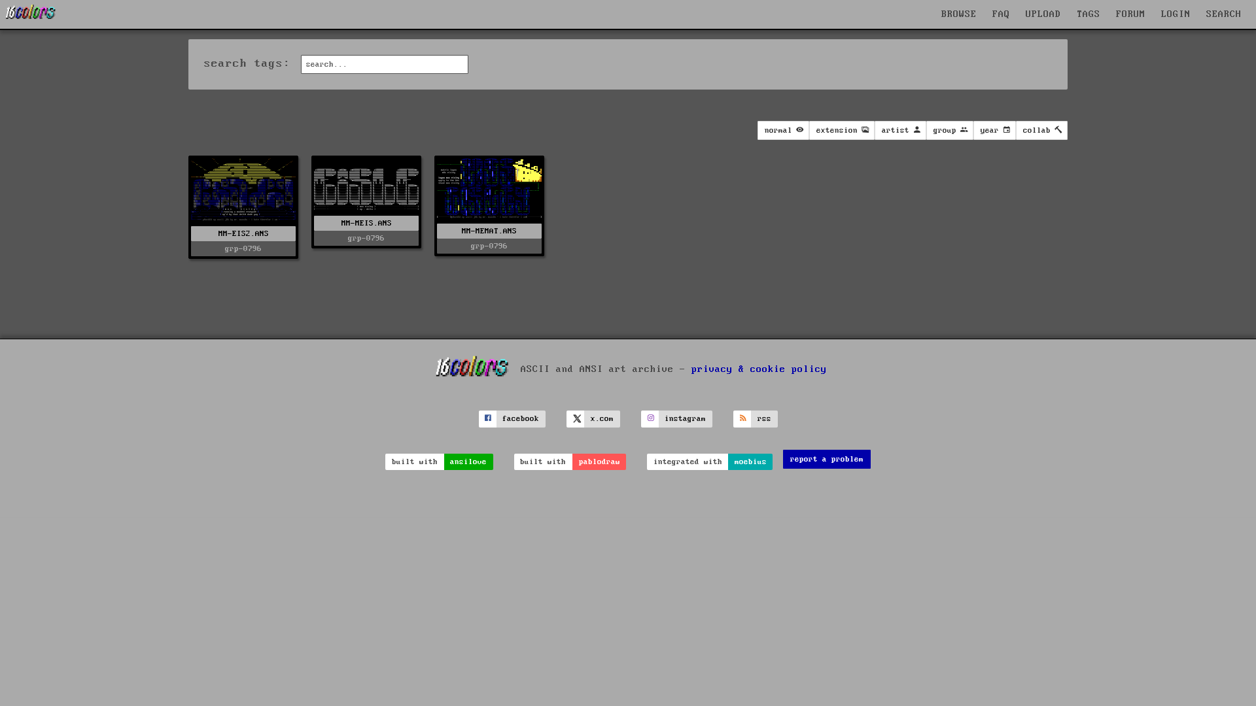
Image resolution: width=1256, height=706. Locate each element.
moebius (751, 462)
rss (764, 418)
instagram (685, 418)
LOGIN (1176, 14)
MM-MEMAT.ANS (489, 231)
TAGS (1088, 14)
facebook (520, 418)
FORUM (1130, 14)
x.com (602, 418)
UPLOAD (1043, 14)
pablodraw (599, 462)
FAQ (1001, 14)
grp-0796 (243, 248)
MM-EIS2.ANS (243, 233)
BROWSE (959, 14)
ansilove (468, 462)
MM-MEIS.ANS (366, 223)
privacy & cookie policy (759, 369)
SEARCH (1224, 14)
